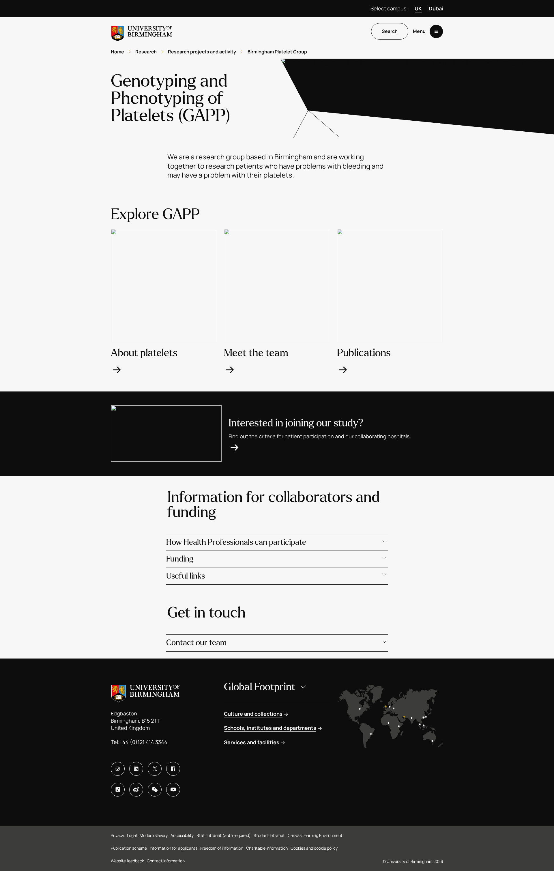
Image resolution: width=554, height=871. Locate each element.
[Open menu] (436, 31)
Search (390, 31)
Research (146, 52)
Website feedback (127, 860)
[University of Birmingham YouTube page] (173, 790)
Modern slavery (154, 835)
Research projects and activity (202, 52)
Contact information (166, 860)
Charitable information (267, 848)
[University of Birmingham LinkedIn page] (136, 769)
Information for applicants (173, 848)
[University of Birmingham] (142, 31)
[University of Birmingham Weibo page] (136, 790)
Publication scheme (129, 848)
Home (117, 52)
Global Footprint (259, 687)
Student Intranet (269, 835)
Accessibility (182, 835)
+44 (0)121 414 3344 (143, 741)
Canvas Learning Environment (315, 835)
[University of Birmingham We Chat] (155, 790)
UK (418, 8)
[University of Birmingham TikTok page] (118, 790)
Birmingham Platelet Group (277, 52)
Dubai (436, 8)
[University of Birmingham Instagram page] (118, 769)
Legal (132, 835)
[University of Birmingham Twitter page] (155, 769)
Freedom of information (221, 848)
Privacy (117, 835)
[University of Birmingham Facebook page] (173, 769)
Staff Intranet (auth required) (223, 835)
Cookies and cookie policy (314, 848)
